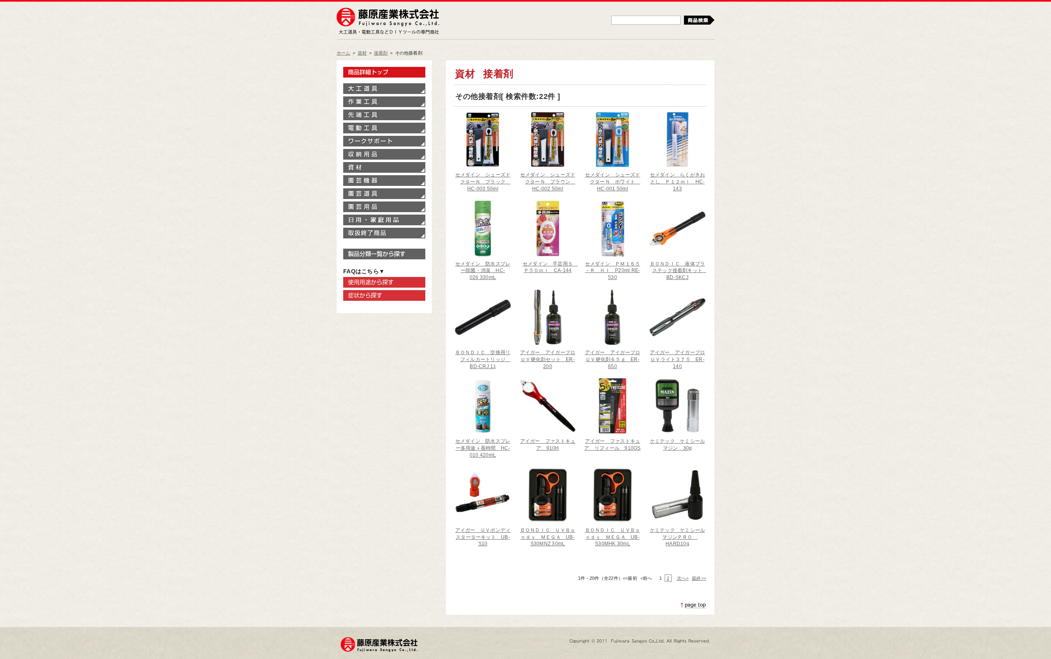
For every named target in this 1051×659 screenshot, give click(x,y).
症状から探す (384, 295)
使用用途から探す (384, 282)
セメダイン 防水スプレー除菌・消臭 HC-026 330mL (483, 271)
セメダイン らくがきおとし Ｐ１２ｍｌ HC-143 (677, 182)
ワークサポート (384, 141)
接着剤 (381, 52)
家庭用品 (384, 220)
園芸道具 (384, 193)
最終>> (699, 578)
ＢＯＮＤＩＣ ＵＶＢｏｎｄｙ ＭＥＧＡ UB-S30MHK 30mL (612, 537)
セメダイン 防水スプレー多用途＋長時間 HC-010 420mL (483, 448)
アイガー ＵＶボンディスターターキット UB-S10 (483, 537)
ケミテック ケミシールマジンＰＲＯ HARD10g (677, 537)
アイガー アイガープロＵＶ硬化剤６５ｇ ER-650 (612, 359)
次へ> (682, 578)
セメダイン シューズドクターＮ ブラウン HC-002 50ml (548, 182)
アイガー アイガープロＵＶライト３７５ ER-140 (677, 359)
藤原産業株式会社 (388, 17)
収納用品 (384, 154)
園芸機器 (384, 180)
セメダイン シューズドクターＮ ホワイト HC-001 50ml (612, 182)
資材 (362, 52)
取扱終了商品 (384, 233)
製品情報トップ (384, 72)
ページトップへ (693, 605)
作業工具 (384, 101)
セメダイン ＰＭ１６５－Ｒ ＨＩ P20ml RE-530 (612, 271)
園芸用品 (384, 206)
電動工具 (384, 128)
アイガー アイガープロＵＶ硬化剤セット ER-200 (548, 359)
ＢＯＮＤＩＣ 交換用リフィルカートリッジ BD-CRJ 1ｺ (483, 359)
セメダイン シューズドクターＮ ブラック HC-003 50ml (483, 182)
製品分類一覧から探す (384, 254)
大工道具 (384, 88)
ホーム (344, 52)
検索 (699, 20)
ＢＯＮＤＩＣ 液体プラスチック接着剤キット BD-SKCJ (679, 271)
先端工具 (384, 115)
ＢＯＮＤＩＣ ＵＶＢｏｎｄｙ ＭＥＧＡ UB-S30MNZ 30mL (548, 537)
